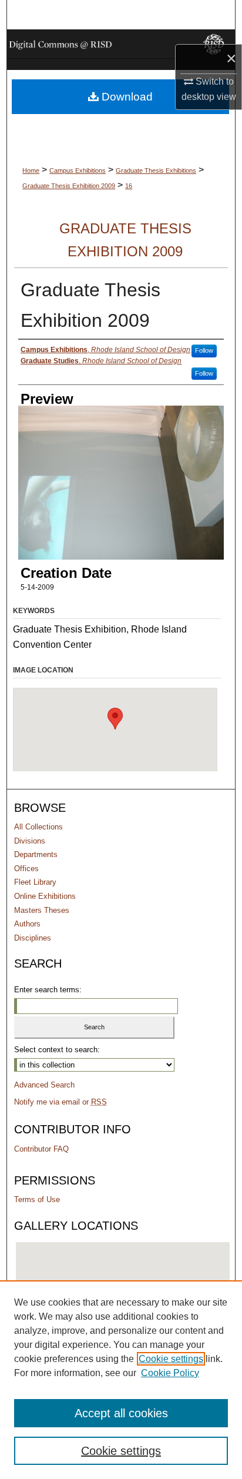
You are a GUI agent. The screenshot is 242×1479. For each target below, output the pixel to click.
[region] (121, 1379)
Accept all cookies (121, 1413)
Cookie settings (171, 1359)
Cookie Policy (170, 1373)
